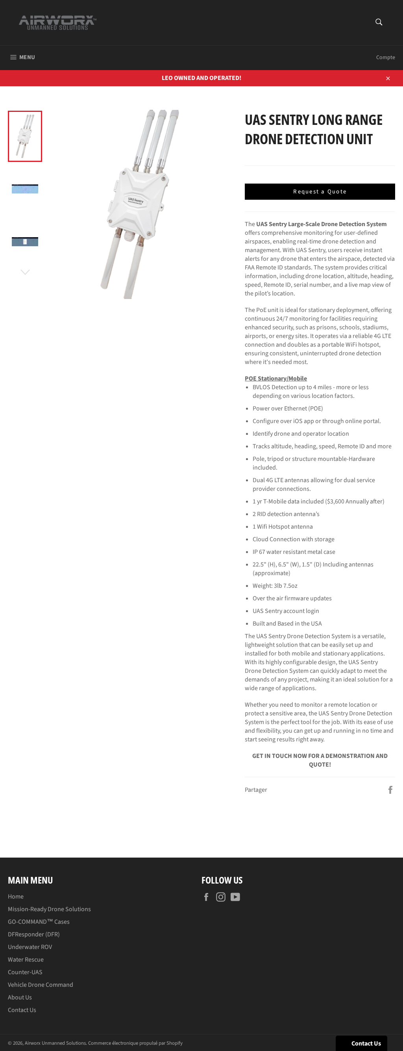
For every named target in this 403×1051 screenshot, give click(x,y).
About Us (20, 997)
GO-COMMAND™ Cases (39, 921)
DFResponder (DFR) (34, 934)
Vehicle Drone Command (40, 984)
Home (16, 896)
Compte (385, 57)
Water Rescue (26, 959)
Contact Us (22, 1010)
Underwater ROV (30, 947)
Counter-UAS (25, 972)
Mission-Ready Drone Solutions (49, 909)
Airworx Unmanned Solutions (55, 1043)
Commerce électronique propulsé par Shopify (135, 1043)
